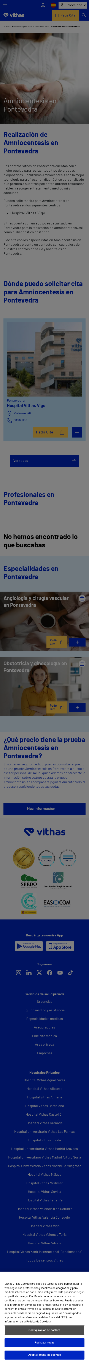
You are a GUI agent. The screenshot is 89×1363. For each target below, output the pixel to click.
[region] (44, 1317)
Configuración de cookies (44, 1330)
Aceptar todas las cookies (44, 1355)
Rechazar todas (44, 1342)
